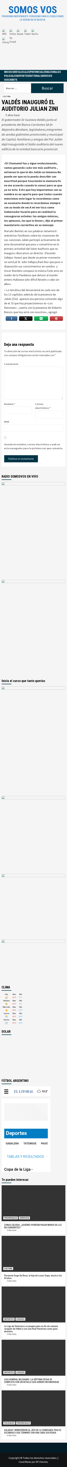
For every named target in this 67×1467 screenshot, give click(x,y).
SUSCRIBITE (10, 79)
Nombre (9, 404)
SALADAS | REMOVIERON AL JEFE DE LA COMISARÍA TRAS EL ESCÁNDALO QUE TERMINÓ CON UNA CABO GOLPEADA (32, 1431)
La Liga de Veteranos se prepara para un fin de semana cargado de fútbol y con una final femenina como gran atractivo (31, 1329)
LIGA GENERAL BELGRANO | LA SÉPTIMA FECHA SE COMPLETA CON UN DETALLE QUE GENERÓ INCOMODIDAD (31, 1380)
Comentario (11, 364)
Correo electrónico (43, 406)
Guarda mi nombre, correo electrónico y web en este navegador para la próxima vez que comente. (33, 446)
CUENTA (15, 72)
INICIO (7, 72)
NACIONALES (53, 72)
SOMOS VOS (32, 10)
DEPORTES (23, 75)
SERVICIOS (46, 75)
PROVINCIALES (38, 72)
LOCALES (25, 72)
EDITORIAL (34, 75)
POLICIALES (10, 75)
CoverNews (25, 1461)
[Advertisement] (33, 48)
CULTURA (7, 96)
